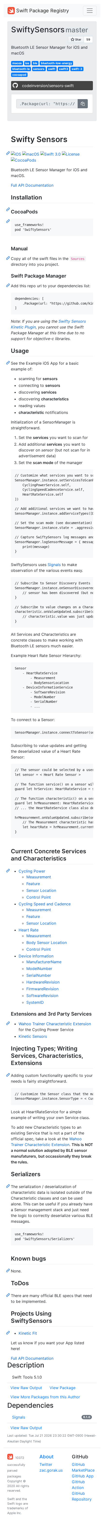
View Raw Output (26, 1387)
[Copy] (83, 103)
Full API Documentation (32, 185)
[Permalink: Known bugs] (8, 1270)
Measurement (38, 876)
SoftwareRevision (42, 995)
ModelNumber (39, 968)
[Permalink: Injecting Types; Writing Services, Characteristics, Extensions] (8, 1074)
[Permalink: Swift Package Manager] (8, 285)
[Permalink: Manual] (8, 258)
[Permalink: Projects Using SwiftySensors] (8, 1332)
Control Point (38, 897)
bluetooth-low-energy (56, 63)
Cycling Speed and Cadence (45, 904)
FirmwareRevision (42, 988)
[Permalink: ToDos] (8, 1295)
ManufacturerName (43, 961)
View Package (62, 1387)
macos (17, 63)
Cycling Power (32, 871)
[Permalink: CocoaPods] (8, 221)
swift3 (63, 69)
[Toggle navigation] (90, 10)
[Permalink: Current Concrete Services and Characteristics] (8, 870)
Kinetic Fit (28, 1333)
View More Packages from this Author (45, 1396)
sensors (39, 69)
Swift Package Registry (42, 11)
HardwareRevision (42, 982)
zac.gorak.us (51, 1470)
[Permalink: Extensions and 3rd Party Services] (8, 1023)
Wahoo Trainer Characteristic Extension (55, 1023)
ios (27, 63)
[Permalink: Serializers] (8, 1186)
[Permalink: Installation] (8, 209)
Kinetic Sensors (33, 1036)
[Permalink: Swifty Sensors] (8, 153)
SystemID (35, 1002)
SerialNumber (38, 975)
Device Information (36, 956)
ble (35, 63)
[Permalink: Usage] (8, 362)
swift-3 (77, 69)
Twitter (45, 1464)
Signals (54, 564)
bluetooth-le (21, 69)
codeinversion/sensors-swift (48, 85)
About (46, 1457)
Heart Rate (28, 930)
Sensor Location (41, 890)
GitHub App (83, 1476)
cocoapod (19, 74)
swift (51, 69)
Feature (33, 883)
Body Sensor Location (46, 942)
